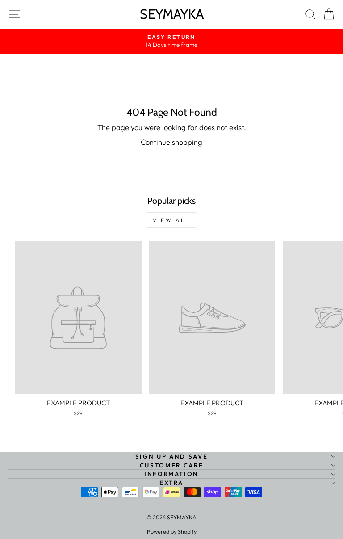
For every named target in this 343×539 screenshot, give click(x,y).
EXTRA (171, 482)
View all (171, 220)
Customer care (171, 465)
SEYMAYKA (172, 14)
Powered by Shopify (172, 531)
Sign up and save (171, 456)
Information (171, 473)
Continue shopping (171, 142)
